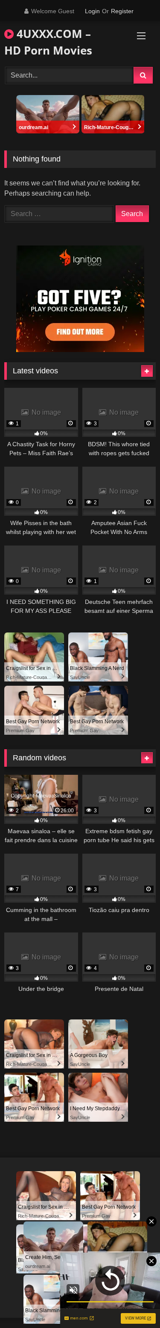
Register (122, 11)
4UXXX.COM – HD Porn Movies (48, 42)
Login (92, 11)
